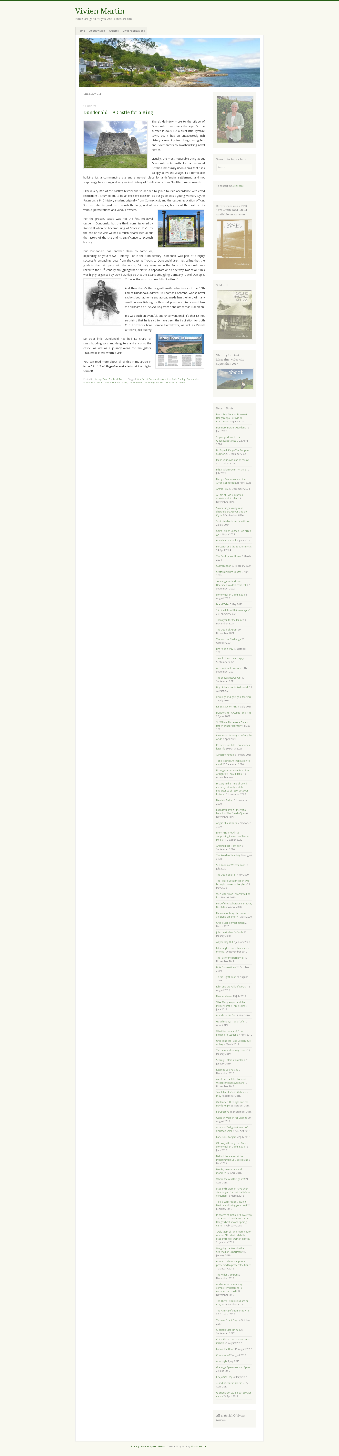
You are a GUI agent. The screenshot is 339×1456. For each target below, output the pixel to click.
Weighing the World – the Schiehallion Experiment (230, 1250)
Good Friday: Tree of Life (230, 1021)
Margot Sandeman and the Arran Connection (231, 481)
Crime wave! (223, 1355)
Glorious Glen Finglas (228, 1330)
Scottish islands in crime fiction (233, 521)
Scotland (113, 379)
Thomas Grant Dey (226, 1320)
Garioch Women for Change (231, 1117)
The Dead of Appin (226, 629)
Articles (114, 30)
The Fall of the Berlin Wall (230, 957)
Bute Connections (226, 967)
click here (238, 186)
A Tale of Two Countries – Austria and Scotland (230, 496)
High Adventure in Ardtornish (232, 687)
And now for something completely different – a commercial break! (229, 1288)
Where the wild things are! (230, 1179)
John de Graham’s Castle (229, 932)
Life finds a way (224, 649)
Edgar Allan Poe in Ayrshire (231, 469)
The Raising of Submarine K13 (232, 1310)
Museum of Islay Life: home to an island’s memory (232, 914)
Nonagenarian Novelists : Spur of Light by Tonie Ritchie (233, 772)
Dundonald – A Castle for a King (118, 112)
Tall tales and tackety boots (231, 1050)
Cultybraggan (223, 565)
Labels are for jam (226, 1137)
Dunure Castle (119, 382)
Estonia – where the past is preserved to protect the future (233, 1263)
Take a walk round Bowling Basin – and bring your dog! (231, 1203)
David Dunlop (178, 379)
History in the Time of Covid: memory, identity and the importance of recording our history (232, 789)
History (97, 379)
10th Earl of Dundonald (148, 379)
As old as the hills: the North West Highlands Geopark (231, 1081)
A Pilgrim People (225, 754)
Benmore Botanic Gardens (231, 427)
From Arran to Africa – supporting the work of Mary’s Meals (232, 836)
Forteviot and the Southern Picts (234, 546)
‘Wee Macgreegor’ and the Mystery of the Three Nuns (230, 1004)
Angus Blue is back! (226, 823)
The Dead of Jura (225, 874)
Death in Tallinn (224, 800)
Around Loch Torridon (228, 845)
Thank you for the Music (229, 620)
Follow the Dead (225, 1349)
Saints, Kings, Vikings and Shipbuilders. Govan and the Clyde (232, 511)
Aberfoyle (221, 1361)
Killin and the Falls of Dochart (232, 986)
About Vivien (97, 30)
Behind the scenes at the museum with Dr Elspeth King (232, 1158)
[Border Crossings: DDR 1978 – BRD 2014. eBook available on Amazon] (234, 268)
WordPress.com (199, 1446)
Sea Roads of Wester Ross (230, 865)
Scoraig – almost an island (230, 1060)
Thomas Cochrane (175, 382)
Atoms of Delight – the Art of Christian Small (232, 1129)
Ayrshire (165, 379)
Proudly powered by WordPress (148, 1446)
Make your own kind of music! (232, 460)
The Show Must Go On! (228, 677)
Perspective (222, 1111)
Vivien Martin (100, 11)
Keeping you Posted (227, 1069)
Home (81, 30)
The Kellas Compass (227, 1274)
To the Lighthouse (226, 977)
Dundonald (192, 379)
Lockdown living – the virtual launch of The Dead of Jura (231, 811)
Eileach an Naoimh (226, 540)
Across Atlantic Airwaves (229, 668)
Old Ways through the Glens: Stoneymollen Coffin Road (232, 1144)
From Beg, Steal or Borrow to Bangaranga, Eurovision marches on (232, 418)
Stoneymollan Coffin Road (230, 594)
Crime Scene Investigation (230, 922)
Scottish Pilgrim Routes (228, 572)
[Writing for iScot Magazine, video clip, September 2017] (234, 379)
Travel (122, 379)
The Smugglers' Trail (154, 382)
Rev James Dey (224, 1377)
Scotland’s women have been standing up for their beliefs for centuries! (233, 1192)
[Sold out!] (234, 338)
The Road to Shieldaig (228, 855)
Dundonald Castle (92, 382)
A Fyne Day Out (224, 942)
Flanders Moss (224, 996)
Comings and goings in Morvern (234, 697)
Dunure (107, 382)
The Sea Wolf (135, 382)
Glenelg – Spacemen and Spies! (233, 1367)
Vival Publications (134, 30)
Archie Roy (222, 489)
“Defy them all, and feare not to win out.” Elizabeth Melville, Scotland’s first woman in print (233, 1235)
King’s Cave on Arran (227, 706)
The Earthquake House (228, 556)
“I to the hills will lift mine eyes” (233, 610)
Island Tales (222, 604)
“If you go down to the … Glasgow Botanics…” (229, 439)
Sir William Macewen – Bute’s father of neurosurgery (232, 724)
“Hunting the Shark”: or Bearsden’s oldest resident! (231, 583)
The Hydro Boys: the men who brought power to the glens (233, 882)
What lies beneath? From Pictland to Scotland (229, 1033)
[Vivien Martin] (169, 62)
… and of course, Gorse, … (230, 1383)
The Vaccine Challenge (228, 639)
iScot (105, 379)
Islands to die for (225, 1015)
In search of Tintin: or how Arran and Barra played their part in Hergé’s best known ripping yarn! (234, 1220)
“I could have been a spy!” (230, 658)
